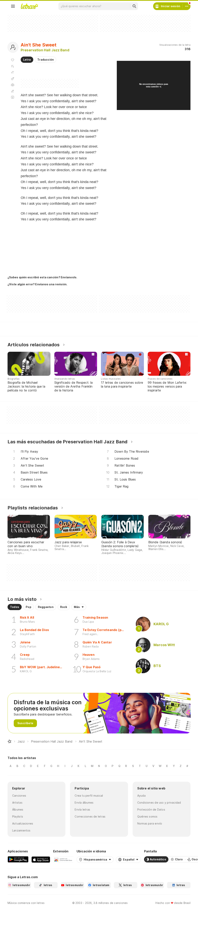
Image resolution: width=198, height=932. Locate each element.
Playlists (17, 816)
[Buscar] (134, 6)
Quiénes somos (147, 816)
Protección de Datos (151, 809)
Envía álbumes (84, 802)
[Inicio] (9, 741)
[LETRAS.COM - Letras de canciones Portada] (29, 6)
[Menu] (13, 6)
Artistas (17, 802)
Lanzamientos (21, 830)
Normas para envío (149, 823)
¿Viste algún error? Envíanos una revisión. (37, 284)
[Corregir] (13, 91)
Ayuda (141, 795)
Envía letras (82, 809)
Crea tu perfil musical (89, 795)
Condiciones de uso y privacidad (159, 802)
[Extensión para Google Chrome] (63, 859)
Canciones (19, 795)
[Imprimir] (13, 85)
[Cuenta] (186, 6)
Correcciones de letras (90, 816)
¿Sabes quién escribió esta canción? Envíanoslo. (42, 277)
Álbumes (17, 809)
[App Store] (41, 859)
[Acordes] (13, 78)
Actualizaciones (22, 823)
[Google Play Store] (18, 859)
